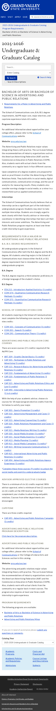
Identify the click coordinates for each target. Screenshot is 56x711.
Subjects (37, 665)
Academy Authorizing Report (21, 689)
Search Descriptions (16, 82)
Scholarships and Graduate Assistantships (17, 709)
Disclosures (37, 684)
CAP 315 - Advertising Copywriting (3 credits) (25, 420)
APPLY (18, 17)
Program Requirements (13, 28)
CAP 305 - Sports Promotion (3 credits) (22, 410)
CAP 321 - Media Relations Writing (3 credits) (25, 430)
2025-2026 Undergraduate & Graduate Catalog (24, 25)
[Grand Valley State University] (21, 10)
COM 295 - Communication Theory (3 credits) (25, 333)
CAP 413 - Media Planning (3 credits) (21, 440)
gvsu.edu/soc (17, 141)
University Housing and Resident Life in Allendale (20, 704)
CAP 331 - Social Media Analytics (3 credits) (24, 437)
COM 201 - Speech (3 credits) (18, 330)
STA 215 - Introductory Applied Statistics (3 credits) (28, 289)
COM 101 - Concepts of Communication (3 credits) (27, 327)
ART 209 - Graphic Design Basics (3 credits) (24, 357)
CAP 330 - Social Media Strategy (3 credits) (24, 434)
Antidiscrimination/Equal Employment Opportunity (28, 679)
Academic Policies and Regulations (14, 659)
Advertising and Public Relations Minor (22, 619)
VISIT (10, 17)
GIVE (25, 17)
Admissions (11, 665)
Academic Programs (10, 652)
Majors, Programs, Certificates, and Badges (17, 699)
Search (12, 78)
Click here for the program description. (19, 536)
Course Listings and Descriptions (40, 659)
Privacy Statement (21, 684)
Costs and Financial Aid (39, 652)
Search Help (45, 77)
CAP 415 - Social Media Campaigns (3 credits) (25, 443)
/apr (25, 141)
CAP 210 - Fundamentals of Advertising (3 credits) (27, 373)
